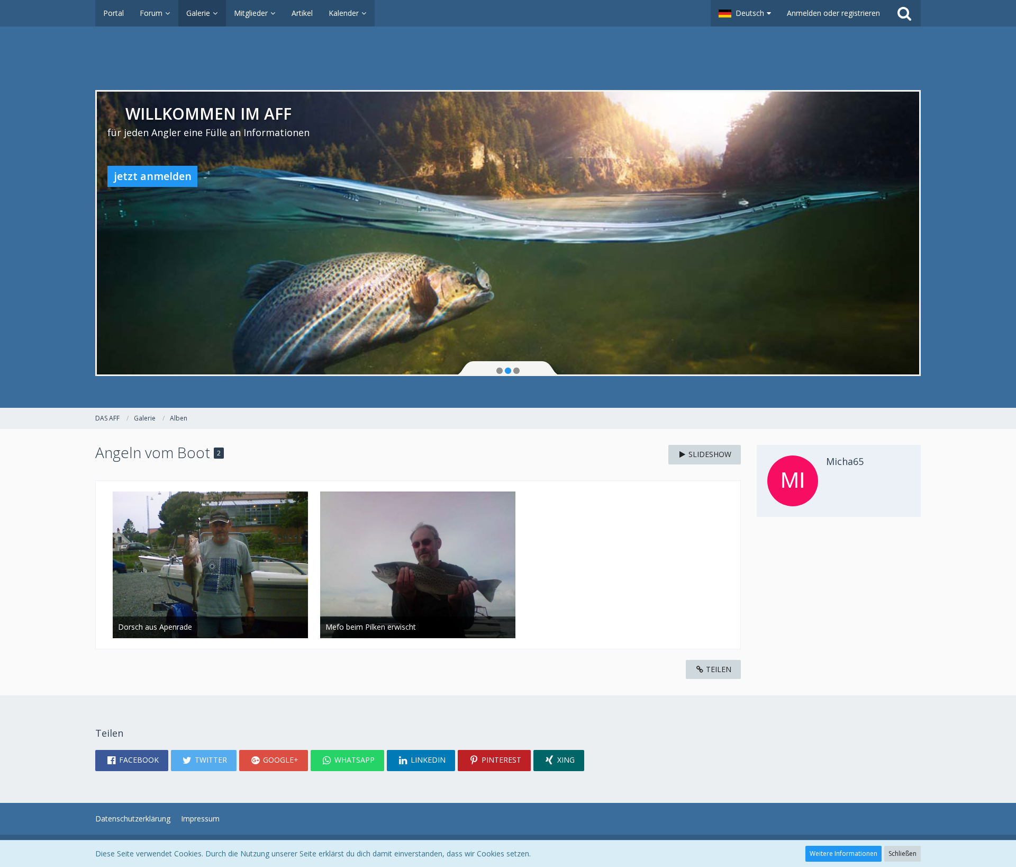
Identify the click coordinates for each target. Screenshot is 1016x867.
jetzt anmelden (153, 176)
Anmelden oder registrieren (833, 13)
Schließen (902, 853)
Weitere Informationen (843, 853)
